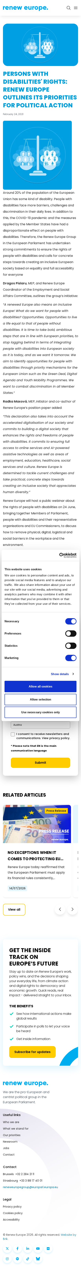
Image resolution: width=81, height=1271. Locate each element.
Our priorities (11, 1135)
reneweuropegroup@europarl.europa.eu (30, 1187)
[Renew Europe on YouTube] (38, 1248)
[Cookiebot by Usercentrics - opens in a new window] (59, 555)
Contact (9, 1155)
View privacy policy (55, 738)
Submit (40, 762)
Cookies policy (13, 1213)
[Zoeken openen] (68, 8)
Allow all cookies (40, 686)
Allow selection (40, 699)
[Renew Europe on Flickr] (48, 1248)
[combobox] (40, 724)
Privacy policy (12, 1207)
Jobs (6, 1148)
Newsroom (10, 1142)
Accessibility (11, 1220)
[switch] (70, 633)
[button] (59, 909)
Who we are (11, 1122)
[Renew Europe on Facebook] (17, 1248)
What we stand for (16, 1129)
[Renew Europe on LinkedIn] (27, 1248)
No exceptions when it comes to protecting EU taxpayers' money (34, 856)
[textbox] (17, 724)
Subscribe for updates (32, 1052)
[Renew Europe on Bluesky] (38, 1258)
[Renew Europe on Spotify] (17, 1258)
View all (14, 909)
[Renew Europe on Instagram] (7, 1258)
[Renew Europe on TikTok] (27, 1258)
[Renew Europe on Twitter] (7, 1248)
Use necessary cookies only (40, 712)
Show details (60, 674)
